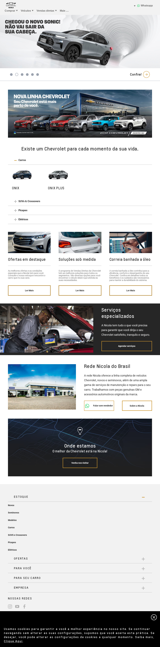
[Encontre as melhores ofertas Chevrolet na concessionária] (80, 114)
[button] (80, 160)
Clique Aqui (13, 641)
